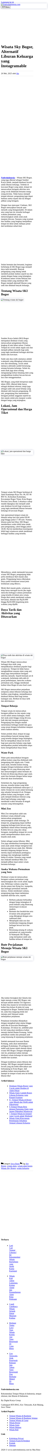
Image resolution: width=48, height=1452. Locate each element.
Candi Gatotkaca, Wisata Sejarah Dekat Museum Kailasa (13, 1311)
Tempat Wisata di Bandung (20, 1416)
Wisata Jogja (14, 1425)
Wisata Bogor (14, 1423)
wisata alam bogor (25, 1166)
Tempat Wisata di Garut (18, 1420)
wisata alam (12, 1166)
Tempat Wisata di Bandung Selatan (23, 1418)
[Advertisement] (17, 26)
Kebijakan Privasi (16, 1438)
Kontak (12, 1443)
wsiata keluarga (23, 1168)
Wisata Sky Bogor (8, 1168)
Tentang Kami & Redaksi (19, 1441)
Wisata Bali (13, 1430)
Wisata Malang (15, 1427)
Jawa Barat (15, 1164)
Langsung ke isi (7, 2)
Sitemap (12, 1445)
